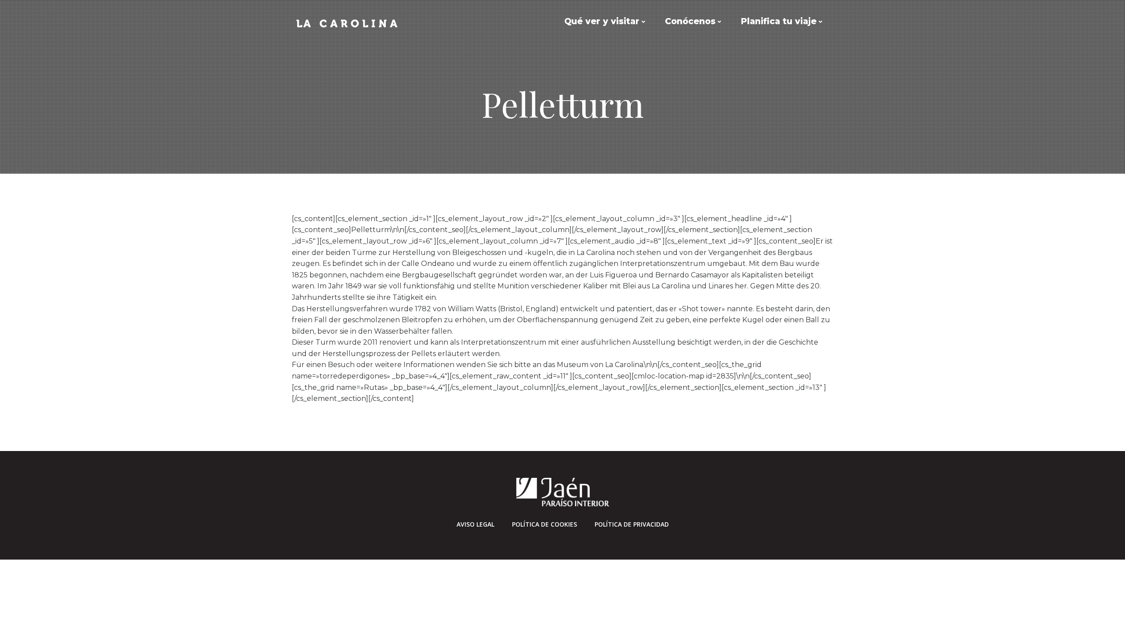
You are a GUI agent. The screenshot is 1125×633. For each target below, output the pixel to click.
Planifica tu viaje (779, 21)
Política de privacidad (632, 524)
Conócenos (690, 21)
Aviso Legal (475, 524)
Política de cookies (544, 524)
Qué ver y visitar (601, 21)
